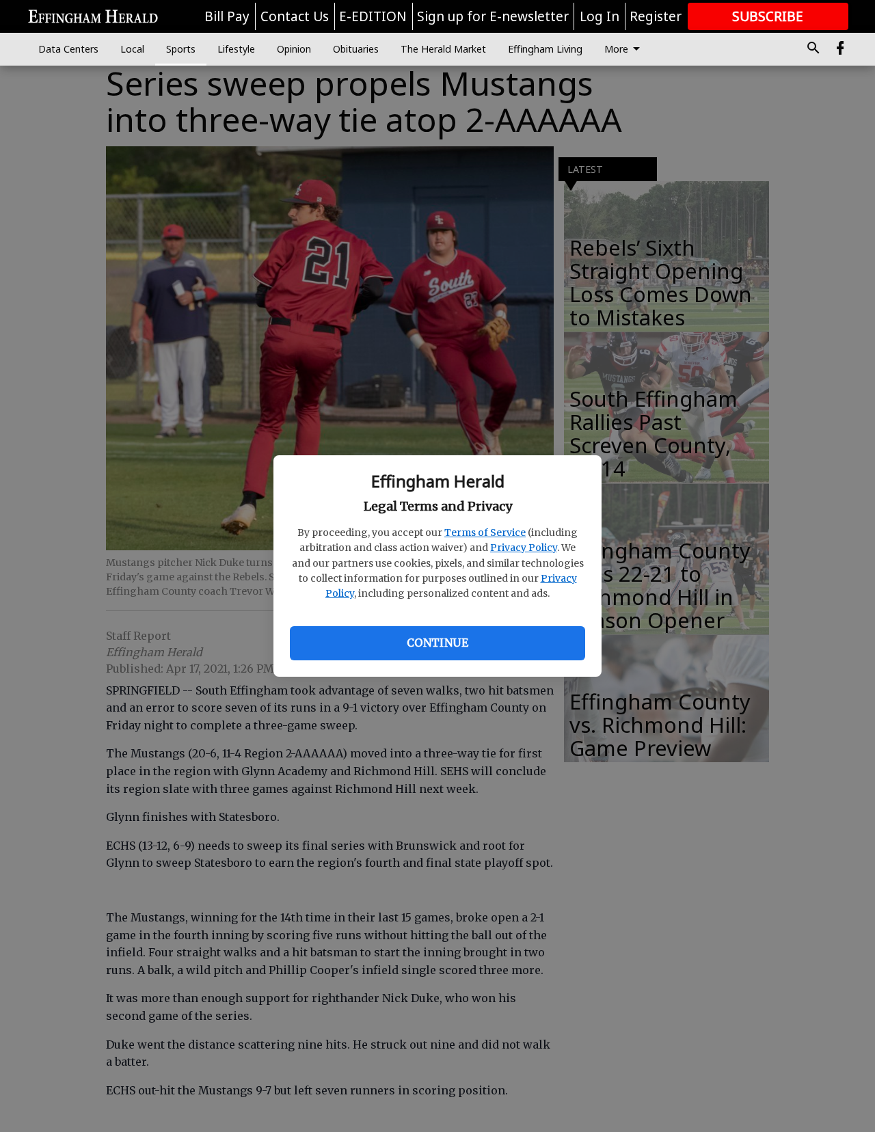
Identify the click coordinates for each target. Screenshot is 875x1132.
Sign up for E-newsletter (493, 16)
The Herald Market (443, 48)
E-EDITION (373, 16)
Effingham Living (545, 48)
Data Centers (68, 48)
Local (132, 48)
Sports (181, 48)
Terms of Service (485, 532)
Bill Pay (227, 16)
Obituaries (356, 48)
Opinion (294, 48)
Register (656, 16)
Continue (437, 642)
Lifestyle (236, 48)
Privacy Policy (523, 547)
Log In (599, 16)
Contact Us (294, 16)
